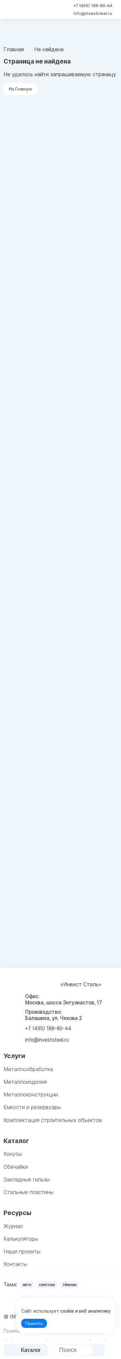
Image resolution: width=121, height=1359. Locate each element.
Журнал (13, 1226)
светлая (47, 1284)
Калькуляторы (21, 1238)
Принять (34, 1323)
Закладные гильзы (27, 1179)
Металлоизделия (25, 1082)
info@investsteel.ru (93, 13)
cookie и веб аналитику (85, 1311)
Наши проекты (22, 1251)
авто (27, 1284)
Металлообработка (28, 1069)
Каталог (31, 1350)
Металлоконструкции (31, 1094)
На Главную (20, 89)
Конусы (13, 1154)
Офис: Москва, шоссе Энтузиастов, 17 (63, 999)
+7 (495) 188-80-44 (92, 5)
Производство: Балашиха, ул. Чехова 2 (53, 1015)
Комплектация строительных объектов (53, 1120)
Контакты (15, 1264)
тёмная (69, 1284)
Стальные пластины (29, 1192)
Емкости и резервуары (32, 1107)
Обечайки (16, 1167)
